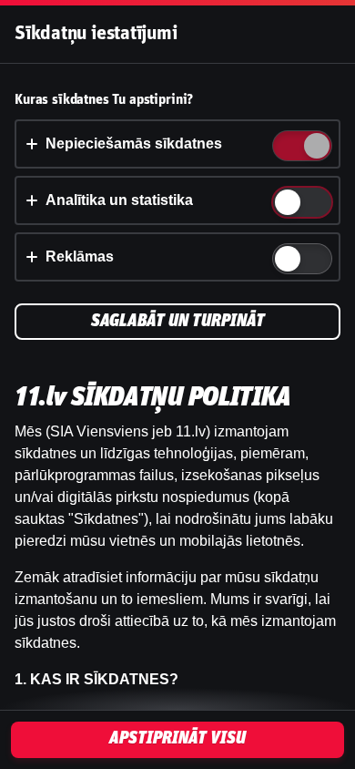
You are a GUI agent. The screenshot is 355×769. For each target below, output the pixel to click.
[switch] (315, 147)
